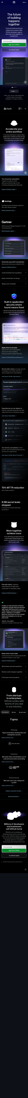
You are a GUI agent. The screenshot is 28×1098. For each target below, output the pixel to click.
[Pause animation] (25, 108)
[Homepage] (14, 2)
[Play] (25, 82)
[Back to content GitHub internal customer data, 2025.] (21, 861)
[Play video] (25, 172)
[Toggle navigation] (2, 2)
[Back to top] (25, 869)
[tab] (5, 712)
